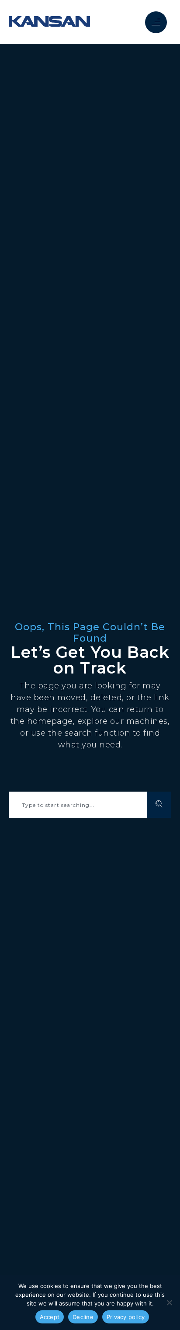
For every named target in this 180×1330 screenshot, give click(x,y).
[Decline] (169, 1302)
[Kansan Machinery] (49, 21)
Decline (83, 1316)
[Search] (159, 805)
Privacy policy (126, 1316)
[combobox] (78, 805)
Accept (50, 1316)
